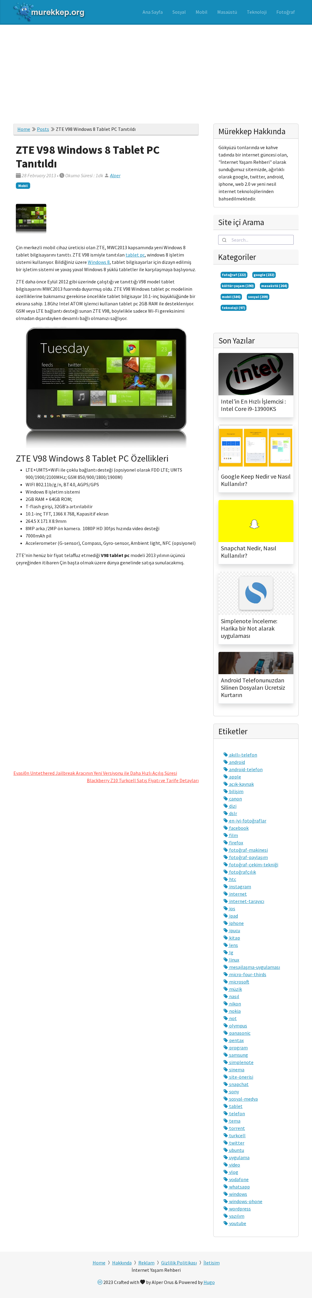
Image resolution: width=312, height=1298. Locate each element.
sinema (236, 1069)
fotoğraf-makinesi (248, 850)
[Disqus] (106, 667)
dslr (232, 813)
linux (233, 960)
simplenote (241, 1062)
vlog (233, 1172)
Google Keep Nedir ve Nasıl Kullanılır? (256, 480)
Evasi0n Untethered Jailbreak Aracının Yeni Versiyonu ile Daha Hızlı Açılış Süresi (95, 773)
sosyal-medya (243, 1099)
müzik (235, 989)
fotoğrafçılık (242, 872)
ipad (233, 916)
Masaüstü (227, 12)
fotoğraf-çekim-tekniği (253, 864)
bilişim (235, 791)
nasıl (233, 996)
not (232, 1018)
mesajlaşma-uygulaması (254, 967)
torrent (236, 1128)
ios (231, 908)
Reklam (146, 1263)
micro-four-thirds (247, 974)
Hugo (209, 1282)
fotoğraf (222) (234, 274)
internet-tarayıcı (246, 901)
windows (237, 1194)
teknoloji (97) (233, 307)
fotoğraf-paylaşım (248, 857)
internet (237, 894)
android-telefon (245, 769)
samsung (238, 1055)
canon (235, 799)
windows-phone (245, 1201)
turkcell (237, 1135)
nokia (234, 1011)
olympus (237, 1026)
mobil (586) (231, 296)
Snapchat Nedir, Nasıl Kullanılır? (248, 552)
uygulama (239, 1157)
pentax (236, 1040)
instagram (239, 886)
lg (230, 952)
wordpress (239, 1209)
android (236, 762)
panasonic (239, 1033)
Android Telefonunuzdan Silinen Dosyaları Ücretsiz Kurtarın (253, 688)
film (233, 835)
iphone (236, 923)
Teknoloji (257, 12)
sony (233, 1091)
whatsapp (239, 1187)
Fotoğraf (285, 12)
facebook (238, 828)
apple (234, 777)
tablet (235, 1106)
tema (234, 1121)
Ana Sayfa (153, 12)
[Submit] (225, 239)
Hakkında (122, 1263)
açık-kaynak (241, 784)
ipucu (234, 930)
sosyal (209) (258, 296)
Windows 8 (99, 262)
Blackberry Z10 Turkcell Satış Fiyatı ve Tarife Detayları (143, 780)
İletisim (212, 1263)
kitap (234, 938)
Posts (43, 129)
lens (233, 945)
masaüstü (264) (274, 285)
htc (232, 879)
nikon (234, 1004)
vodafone (238, 1179)
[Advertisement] (156, 70)
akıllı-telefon (242, 755)
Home (23, 129)
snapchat (238, 1084)
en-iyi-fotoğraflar (247, 821)
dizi (232, 806)
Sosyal (179, 12)
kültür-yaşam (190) (238, 285)
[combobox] (256, 240)
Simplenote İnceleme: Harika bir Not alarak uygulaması (249, 628)
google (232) (264, 274)
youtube (237, 1223)
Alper (115, 175)
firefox (235, 843)
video (234, 1165)
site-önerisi (240, 1077)
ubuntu (236, 1150)
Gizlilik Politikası (179, 1263)
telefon (236, 1113)
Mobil (201, 12)
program (238, 1048)
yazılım (236, 1216)
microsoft (238, 982)
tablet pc (135, 255)
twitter (236, 1143)
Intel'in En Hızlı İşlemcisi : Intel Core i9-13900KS (253, 405)
